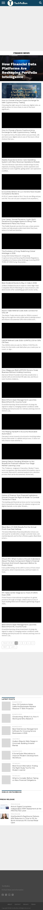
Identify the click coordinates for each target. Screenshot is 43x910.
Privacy (26, 904)
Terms (33, 904)
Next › (5, 647)
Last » (13, 647)
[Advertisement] (21, 28)
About (9, 904)
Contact (18, 904)
